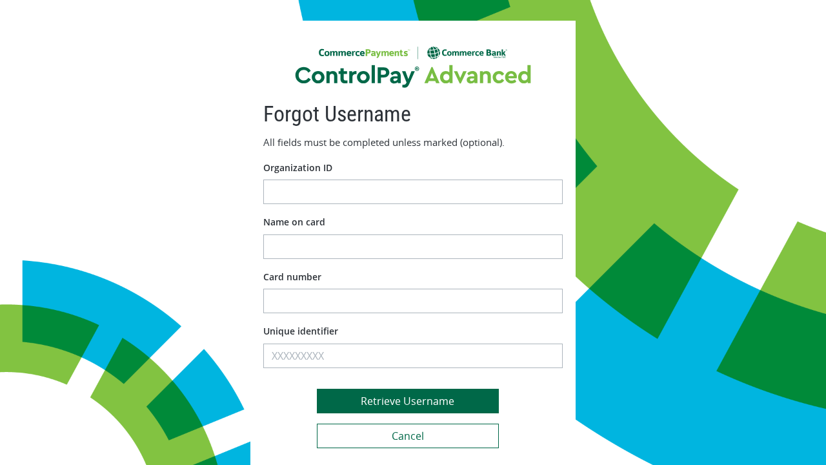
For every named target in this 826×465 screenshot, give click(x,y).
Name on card (294, 222)
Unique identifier (300, 331)
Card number (292, 277)
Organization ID (297, 167)
